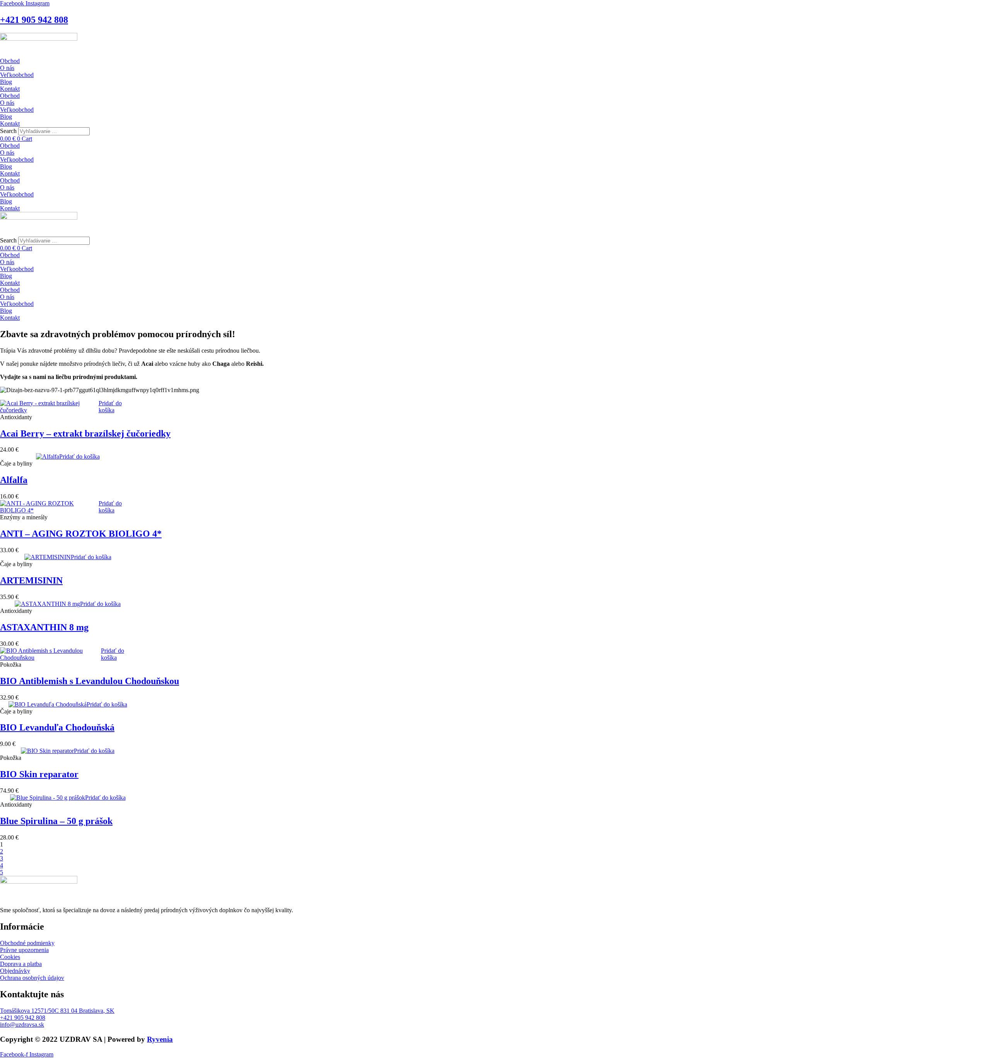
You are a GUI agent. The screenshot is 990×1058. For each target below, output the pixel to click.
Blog (6, 81)
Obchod (10, 61)
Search (8, 131)
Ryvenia (160, 1039)
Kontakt (10, 88)
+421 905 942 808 (34, 20)
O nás (7, 68)
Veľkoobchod (17, 75)
